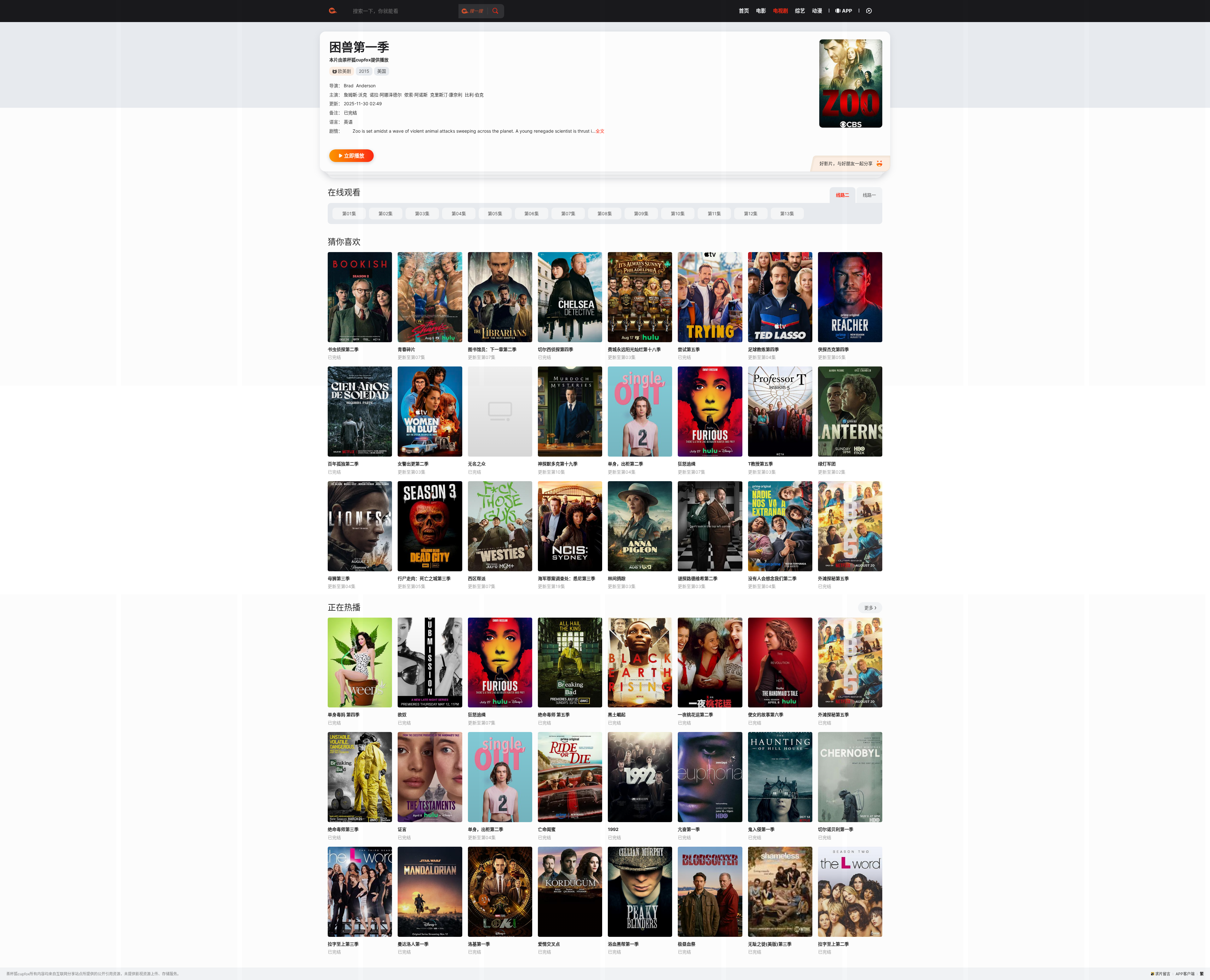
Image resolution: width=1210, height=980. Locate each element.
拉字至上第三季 (343, 944)
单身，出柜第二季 (625, 463)
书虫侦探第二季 (343, 349)
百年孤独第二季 (343, 463)
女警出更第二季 (413, 463)
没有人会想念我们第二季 (772, 578)
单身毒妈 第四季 (344, 714)
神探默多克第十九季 (558, 463)
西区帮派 (477, 578)
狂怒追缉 (686, 463)
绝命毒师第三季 (343, 829)
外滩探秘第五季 (833, 578)
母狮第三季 (339, 578)
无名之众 (477, 463)
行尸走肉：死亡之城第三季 (424, 578)
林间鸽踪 (616, 578)
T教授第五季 (760, 463)
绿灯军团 (827, 463)
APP (847, 11)
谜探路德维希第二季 (697, 578)
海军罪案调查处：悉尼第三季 (566, 578)
